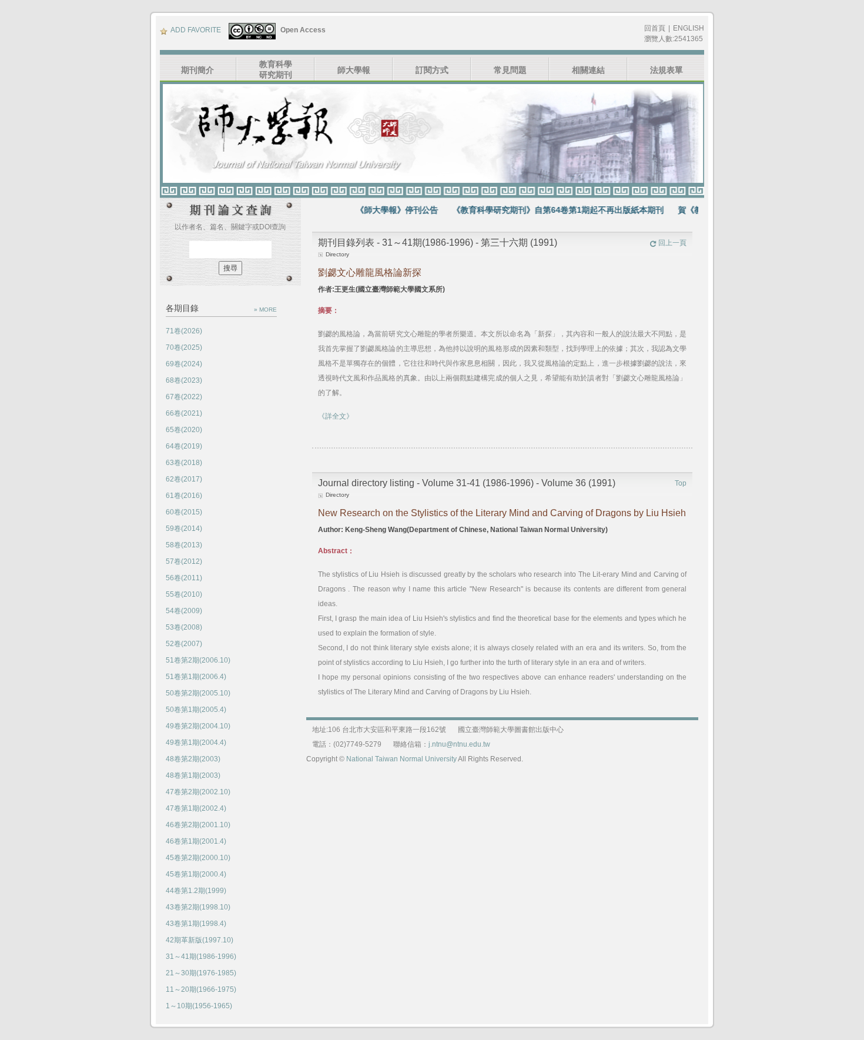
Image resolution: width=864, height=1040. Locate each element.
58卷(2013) (184, 545)
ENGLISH (688, 28)
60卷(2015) (184, 512)
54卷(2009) (184, 611)
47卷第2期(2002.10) (198, 792)
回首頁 (654, 28)
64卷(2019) (184, 446)
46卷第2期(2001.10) (198, 825)
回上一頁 (672, 243)
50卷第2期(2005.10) (198, 693)
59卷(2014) (184, 528)
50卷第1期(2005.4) (196, 709)
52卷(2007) (184, 644)
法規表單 (666, 70)
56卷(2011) (184, 578)
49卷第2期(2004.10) (198, 726)
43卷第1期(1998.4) (196, 923)
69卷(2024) (184, 364)
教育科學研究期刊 (275, 69)
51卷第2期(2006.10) (198, 660)
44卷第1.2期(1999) (196, 891)
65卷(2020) (184, 430)
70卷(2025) (184, 347)
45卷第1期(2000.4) (196, 874)
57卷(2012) (184, 561)
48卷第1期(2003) (193, 775)
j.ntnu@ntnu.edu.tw (459, 744)
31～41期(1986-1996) (201, 956)
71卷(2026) (184, 331)
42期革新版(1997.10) (199, 940)
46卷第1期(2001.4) (196, 841)
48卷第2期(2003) (193, 759)
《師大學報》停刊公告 (378, 210)
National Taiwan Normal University (401, 759)
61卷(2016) (184, 495)
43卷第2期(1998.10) (198, 907)
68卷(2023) (184, 380)
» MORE (265, 309)
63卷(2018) (184, 463)
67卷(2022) (184, 397)
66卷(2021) (184, 413)
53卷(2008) (184, 627)
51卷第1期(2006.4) (196, 677)
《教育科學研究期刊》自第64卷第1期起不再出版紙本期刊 (539, 210)
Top (680, 483)
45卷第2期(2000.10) (198, 858)
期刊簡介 (197, 70)
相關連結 (588, 70)
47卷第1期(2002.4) (196, 808)
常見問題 (510, 70)
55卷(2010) (184, 594)
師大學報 (353, 70)
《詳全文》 (335, 416)
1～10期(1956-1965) (199, 1006)
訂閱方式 (432, 70)
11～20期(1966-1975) (201, 989)
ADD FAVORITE (195, 30)
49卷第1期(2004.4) (196, 742)
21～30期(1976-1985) (201, 973)
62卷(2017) (184, 479)
